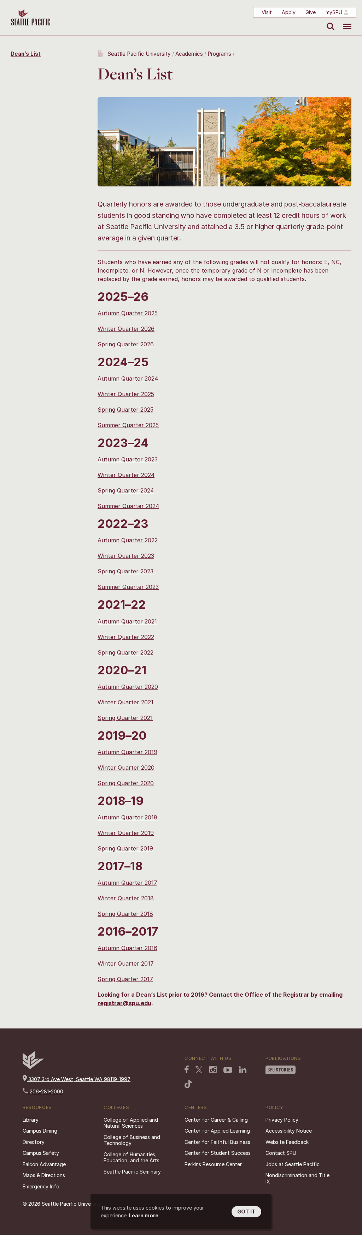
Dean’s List (26, 53)
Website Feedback (287, 1142)
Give (310, 12)
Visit (267, 12)
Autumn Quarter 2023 (128, 459)
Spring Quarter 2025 (125, 409)
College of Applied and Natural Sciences (131, 1123)
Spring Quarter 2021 (125, 717)
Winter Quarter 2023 (126, 555)
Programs (219, 53)
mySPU (334, 12)
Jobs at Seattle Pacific (292, 1164)
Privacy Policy (281, 1120)
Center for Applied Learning (217, 1131)
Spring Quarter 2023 (125, 571)
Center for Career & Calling (216, 1120)
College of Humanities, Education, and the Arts (131, 1157)
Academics (189, 53)
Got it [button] (246, 1212)
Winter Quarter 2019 (126, 832)
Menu (344, 21)
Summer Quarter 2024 (128, 505)
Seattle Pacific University (139, 53)
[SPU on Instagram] (213, 1070)
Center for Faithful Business (217, 1142)
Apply (289, 12)
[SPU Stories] (280, 1070)
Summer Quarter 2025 (128, 425)
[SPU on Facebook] (187, 1070)
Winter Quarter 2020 (126, 767)
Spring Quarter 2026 (126, 344)
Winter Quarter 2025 (126, 394)
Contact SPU (280, 1153)
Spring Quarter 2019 (125, 848)
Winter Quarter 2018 (126, 898)
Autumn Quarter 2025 (128, 313)
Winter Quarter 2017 (126, 963)
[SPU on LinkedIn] (243, 1070)
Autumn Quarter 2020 (128, 686)
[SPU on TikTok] (188, 1085)
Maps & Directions (44, 1175)
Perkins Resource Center (213, 1164)
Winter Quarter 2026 (126, 328)
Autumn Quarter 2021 (127, 621)
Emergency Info (41, 1186)
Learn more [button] (143, 1215)
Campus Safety (41, 1153)
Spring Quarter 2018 (125, 913)
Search (329, 21)
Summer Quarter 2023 (128, 586)
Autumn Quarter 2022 (128, 540)
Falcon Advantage (44, 1164)
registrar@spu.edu (124, 1003)
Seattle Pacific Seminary (132, 1172)
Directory (34, 1142)
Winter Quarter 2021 (125, 702)
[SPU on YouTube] (227, 1071)
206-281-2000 (45, 1091)
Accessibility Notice (288, 1131)
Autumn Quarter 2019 (127, 752)
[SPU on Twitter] (199, 1070)
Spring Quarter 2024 (126, 490)
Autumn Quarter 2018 (127, 817)
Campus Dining (40, 1131)
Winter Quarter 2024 (126, 474)
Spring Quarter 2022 (125, 652)
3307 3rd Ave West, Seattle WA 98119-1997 (78, 1079)
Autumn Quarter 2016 (127, 947)
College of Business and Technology (132, 1140)
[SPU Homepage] (33, 1067)
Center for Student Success (218, 1153)
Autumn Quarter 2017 (127, 882)
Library (31, 1120)
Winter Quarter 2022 (126, 636)
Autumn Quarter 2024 (128, 378)
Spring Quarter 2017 (125, 979)
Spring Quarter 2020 (126, 783)
